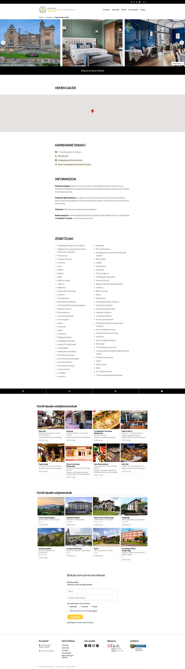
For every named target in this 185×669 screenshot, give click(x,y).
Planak (123, 10)
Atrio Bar (125, 464)
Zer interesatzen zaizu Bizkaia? (78, 603)
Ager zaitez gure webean (68, 656)
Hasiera (41, 17)
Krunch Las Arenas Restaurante (73, 465)
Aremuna (69, 431)
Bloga (143, 10)
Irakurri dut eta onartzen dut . (83, 611)
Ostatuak (106, 10)
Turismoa (65, 650)
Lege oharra (59, 666)
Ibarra (96, 548)
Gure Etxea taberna (101, 464)
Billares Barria (127, 431)
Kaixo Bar (42, 431)
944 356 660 (49, 651)
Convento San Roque (73, 548)
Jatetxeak (115, 10)
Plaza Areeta (43, 464)
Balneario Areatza (73, 518)
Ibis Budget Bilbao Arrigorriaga (129, 549)
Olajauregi (125, 518)
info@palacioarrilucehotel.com (70, 160)
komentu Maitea (45, 548)
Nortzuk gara (133, 10)
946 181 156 (63, 156)
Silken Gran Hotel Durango (104, 518)
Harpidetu (75, 617)
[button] (3, 42)
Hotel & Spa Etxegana (47, 518)
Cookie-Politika (70, 666)
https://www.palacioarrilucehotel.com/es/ (74, 164)
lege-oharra (93, 611)
